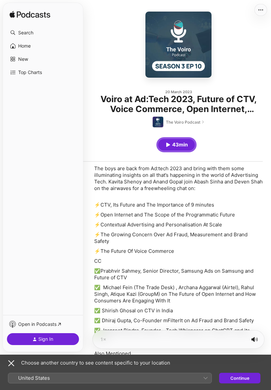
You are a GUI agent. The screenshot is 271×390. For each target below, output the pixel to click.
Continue (240, 378)
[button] (43, 32)
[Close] (11, 363)
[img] (30, 15)
